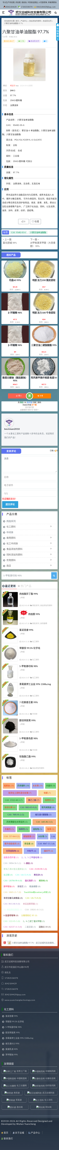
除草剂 (23, 829)
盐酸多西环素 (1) (11, 857)
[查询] (54, 575)
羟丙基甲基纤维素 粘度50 (44, 377)
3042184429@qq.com (46, 7)
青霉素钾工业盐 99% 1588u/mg (35, 684)
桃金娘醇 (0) (34, 886)
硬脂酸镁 (28, 836)
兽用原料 (11, 537)
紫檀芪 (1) (21, 886)
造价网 (20, 1107)
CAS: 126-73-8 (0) (33, 898)
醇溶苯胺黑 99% (27, 720)
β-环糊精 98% (15, 312)
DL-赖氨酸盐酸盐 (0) (13, 910)
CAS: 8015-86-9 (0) (12, 904)
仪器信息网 (50, 1078)
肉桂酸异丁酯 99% (28, 593)
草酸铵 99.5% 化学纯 (29, 648)
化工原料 (11, 526)
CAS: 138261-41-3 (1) (34, 910)
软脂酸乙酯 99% (27, 756)
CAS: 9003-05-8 (28, 807)
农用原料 (11, 560)
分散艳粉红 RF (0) (29, 915)
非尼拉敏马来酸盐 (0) (13, 898)
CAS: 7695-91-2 (16, 815)
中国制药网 (50, 1071)
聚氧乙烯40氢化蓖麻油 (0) (15, 869)
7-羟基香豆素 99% (28, 702)
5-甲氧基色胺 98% (28, 738)
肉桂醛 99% (34, 614)
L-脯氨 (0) (28, 863)
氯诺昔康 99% (26, 629)
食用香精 (43, 623)
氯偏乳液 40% (11, 1049)
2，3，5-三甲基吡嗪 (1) (31, 857)
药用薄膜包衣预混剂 (16, 822)
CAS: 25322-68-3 (13, 800)
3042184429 (11, 7)
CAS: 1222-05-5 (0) (12, 921)
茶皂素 (28, 844)
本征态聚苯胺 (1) (30, 904)
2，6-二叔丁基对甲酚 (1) (34, 921)
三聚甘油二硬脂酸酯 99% (44, 345)
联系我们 (8, 1138)
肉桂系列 (11, 521)
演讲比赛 (9, 807)
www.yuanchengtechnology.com (20, 1000)
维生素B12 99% (12, 1043)
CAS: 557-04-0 (11, 836)
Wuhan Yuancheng (26, 1124)
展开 (57, 34)
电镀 (47, 793)
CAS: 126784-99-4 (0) (13, 881)
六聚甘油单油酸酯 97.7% (25, 31)
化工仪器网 (22, 1085)
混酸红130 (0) (45, 927)
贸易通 (19, 1100)
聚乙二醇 (33, 800)
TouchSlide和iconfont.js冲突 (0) (37, 892)
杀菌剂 (50, 786)
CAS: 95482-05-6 (18, 232)
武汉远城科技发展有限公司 (17, 961)
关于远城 (19, 1132)
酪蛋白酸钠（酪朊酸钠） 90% (15, 379)
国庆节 (48, 851)
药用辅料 (23, 786)
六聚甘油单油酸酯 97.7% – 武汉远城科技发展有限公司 (34, 942)
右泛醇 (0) (8, 875)
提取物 (37, 829)
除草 (50, 829)
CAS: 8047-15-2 (46, 844)
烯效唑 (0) (43, 881)
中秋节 (31, 851)
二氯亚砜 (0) (30, 927)
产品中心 (24, 21)
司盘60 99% (15, 280)
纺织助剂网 (50, 1085)
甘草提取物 (12, 851)
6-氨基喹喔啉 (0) (11, 915)
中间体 (9, 532)
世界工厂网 (22, 1071)
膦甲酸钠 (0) (9, 886)
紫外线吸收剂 (11, 844)
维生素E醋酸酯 (43, 815)
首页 (17, 21)
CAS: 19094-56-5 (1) (12, 863)
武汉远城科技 (48, 1092)
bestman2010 (12, 428)
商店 (8, 565)
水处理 (38, 786)
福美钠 (9, 786)
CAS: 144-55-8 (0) (23, 875)
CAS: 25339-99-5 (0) (38, 869)
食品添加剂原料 (35, 21)
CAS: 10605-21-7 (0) (12, 892)
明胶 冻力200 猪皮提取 (43, 280)
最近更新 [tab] (10, 586)
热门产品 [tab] (26, 586)
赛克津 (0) (38, 875)
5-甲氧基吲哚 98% (28, 666)
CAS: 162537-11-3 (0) (13, 927)
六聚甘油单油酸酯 (38, 232)
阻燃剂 (49, 800)
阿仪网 (48, 1107)
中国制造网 (22, 1078)
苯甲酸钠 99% (11, 1054)
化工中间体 (12, 543)
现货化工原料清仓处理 (19, 793)
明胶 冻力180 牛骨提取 (43, 312)
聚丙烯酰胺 (48, 807)
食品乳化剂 (47, 21)
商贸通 (17, 1092)
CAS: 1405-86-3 (44, 822)
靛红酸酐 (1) (30, 881)
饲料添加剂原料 (14, 554)
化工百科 (48, 1100)
